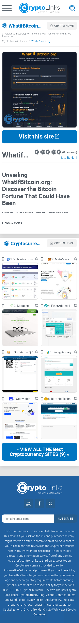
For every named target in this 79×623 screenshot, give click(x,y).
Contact (61, 595)
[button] (7, 8)
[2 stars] (43, 152)
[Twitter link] (50, 503)
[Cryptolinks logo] (39, 8)
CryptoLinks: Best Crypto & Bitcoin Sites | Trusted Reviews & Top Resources (36, 35)
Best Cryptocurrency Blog (28, 595)
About (50, 595)
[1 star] (37, 152)
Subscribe (65, 518)
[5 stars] (59, 152)
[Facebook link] (39, 503)
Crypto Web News (54, 609)
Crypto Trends (32, 609)
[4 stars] (54, 152)
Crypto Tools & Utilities (14, 41)
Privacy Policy (34, 600)
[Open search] (72, 8)
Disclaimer (51, 600)
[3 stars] (48, 152)
